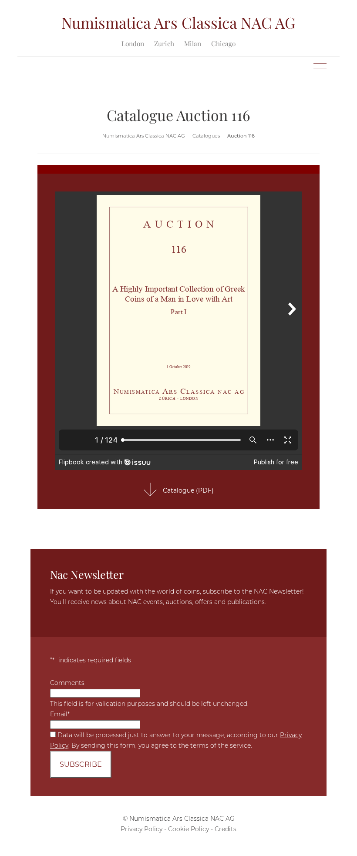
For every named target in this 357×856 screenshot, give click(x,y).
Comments (67, 683)
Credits (225, 829)
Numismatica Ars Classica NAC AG (143, 136)
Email (60, 714)
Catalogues (206, 136)
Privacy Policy (141, 829)
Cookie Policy (188, 829)
